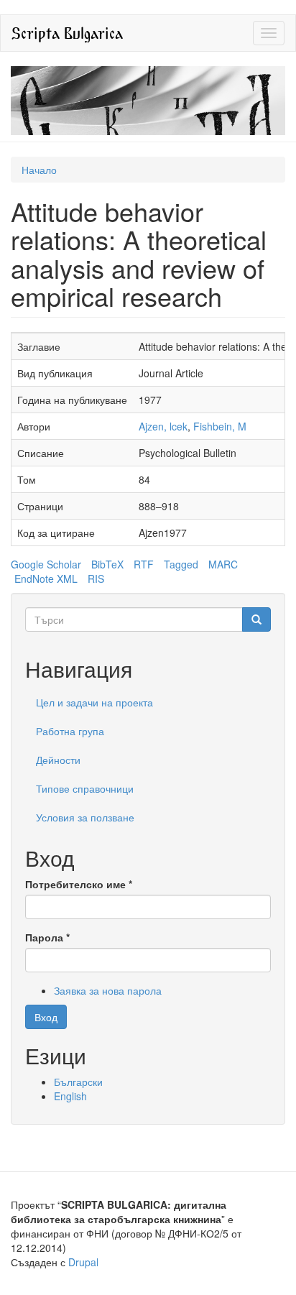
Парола (47, 937)
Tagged (181, 564)
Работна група (70, 731)
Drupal (83, 1262)
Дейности (58, 759)
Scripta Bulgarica (67, 33)
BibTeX (107, 564)
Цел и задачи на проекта (94, 702)
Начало (39, 169)
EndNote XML (46, 578)
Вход (45, 1017)
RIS (96, 578)
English (70, 1096)
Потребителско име (78, 884)
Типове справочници (85, 788)
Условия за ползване (85, 817)
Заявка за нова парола (108, 990)
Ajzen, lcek (163, 426)
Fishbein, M (219, 426)
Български (78, 1081)
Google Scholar (46, 564)
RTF (144, 564)
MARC (223, 564)
